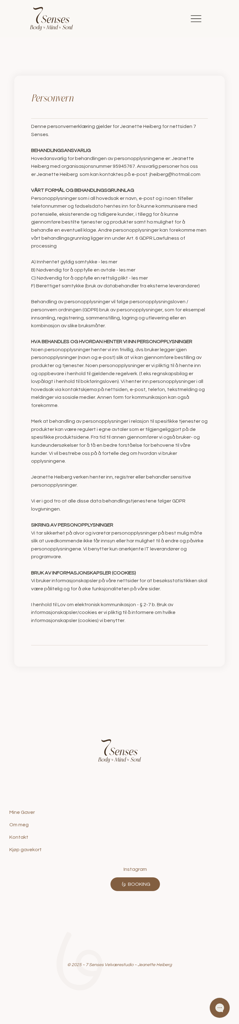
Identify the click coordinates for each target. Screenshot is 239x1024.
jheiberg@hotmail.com (174, 174)
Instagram (135, 869)
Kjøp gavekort (25, 849)
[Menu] (195, 18)
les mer (109, 261)
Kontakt (18, 837)
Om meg (19, 824)
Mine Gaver (22, 812)
